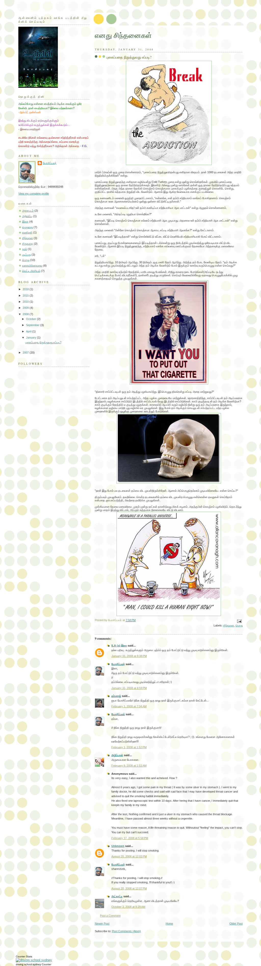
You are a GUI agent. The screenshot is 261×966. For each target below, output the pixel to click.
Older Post (236, 923)
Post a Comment (110, 915)
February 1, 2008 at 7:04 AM (129, 706)
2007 (26, 352)
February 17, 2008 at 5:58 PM (129, 838)
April (29, 331)
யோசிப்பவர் (118, 664)
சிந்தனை (228, 625)
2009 (26, 307)
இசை (25, 221)
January (31, 337)
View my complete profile (33, 193)
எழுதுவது (27, 227)
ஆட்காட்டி (117, 896)
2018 (26, 289)
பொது (239, 625)
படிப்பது (26, 254)
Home (169, 923)
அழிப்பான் (117, 755)
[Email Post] (238, 621)
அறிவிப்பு (27, 216)
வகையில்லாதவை (32, 265)
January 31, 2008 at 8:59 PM (129, 688)
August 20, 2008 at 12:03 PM (129, 856)
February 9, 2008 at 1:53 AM (129, 765)
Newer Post (102, 923)
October (31, 318)
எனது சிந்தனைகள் (123, 35)
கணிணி (27, 232)
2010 (26, 301)
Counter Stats (24, 956)
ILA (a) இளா (119, 645)
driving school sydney (28, 964)
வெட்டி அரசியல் (31, 270)
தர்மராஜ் (116, 695)
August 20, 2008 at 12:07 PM (129, 888)
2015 (26, 295)
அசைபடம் (28, 210)
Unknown (117, 845)
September (33, 325)
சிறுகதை (27, 243)
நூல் (24, 249)
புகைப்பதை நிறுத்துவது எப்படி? (129, 57)
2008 (26, 314)
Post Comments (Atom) (126, 931)
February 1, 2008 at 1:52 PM (129, 747)
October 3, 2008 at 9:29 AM (128, 906)
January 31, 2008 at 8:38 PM (129, 655)
